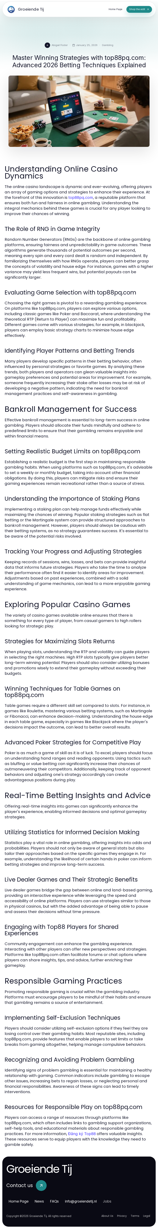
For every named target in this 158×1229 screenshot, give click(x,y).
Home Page (19, 1201)
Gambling (107, 45)
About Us (107, 1216)
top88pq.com (80, 197)
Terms (135, 1216)
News (39, 1201)
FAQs (54, 1201)
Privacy (122, 1216)
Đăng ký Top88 (82, 1133)
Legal (146, 1216)
